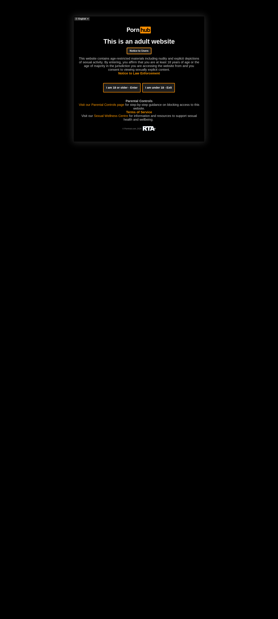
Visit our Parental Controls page (101, 104)
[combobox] (82, 19)
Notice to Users (139, 50)
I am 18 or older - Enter (122, 87)
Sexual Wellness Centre (111, 116)
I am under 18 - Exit (158, 87)
